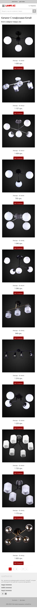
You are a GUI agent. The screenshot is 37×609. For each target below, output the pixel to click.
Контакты (14, 1)
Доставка (22, 1)
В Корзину (19, 68)
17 (23, 569)
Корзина (33, 5)
